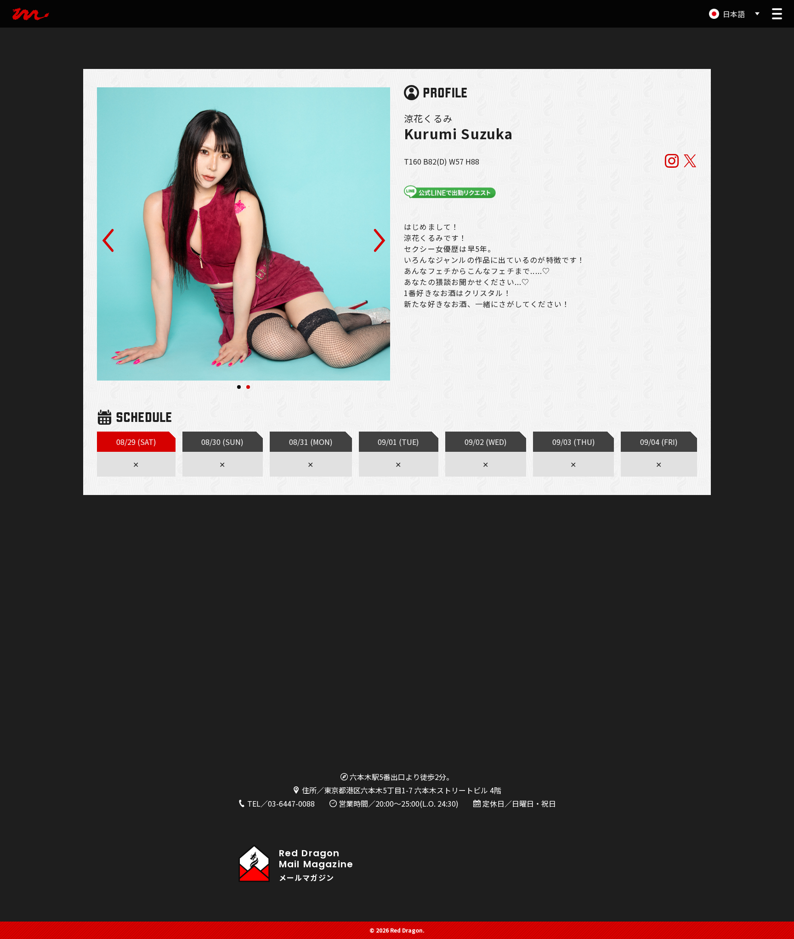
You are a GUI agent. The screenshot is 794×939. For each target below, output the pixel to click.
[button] (777, 13)
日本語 (734, 13)
